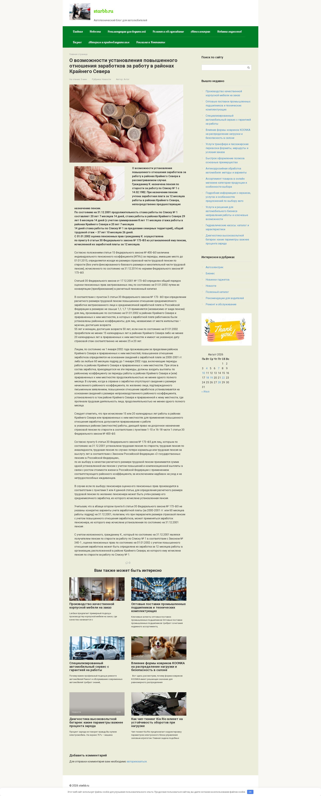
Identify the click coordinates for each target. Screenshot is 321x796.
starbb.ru (103, 11)
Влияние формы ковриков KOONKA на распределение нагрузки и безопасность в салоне (158, 666)
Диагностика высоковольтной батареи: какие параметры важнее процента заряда (96, 722)
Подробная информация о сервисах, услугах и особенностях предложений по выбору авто (228, 197)
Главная (78, 31)
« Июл (205, 391)
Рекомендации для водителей (127, 31)
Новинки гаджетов (229, 31)
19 (211, 377)
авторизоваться (137, 761)
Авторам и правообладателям (108, 42)
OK (250, 792)
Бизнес (77, 42)
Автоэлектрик (200, 31)
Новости (95, 31)
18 (207, 377)
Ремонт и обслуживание (168, 31)
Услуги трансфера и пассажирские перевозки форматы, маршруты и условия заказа (227, 148)
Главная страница (78, 54)
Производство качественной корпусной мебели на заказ (91, 605)
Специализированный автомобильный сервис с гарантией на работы (89, 666)
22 (223, 377)
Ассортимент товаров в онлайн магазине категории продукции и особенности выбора (226, 182)
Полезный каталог (217, 292)
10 (203, 373)
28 (219, 382)
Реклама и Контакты (150, 42)
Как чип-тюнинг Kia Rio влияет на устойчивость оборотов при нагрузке (157, 722)
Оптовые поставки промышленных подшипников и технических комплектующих (158, 607)
